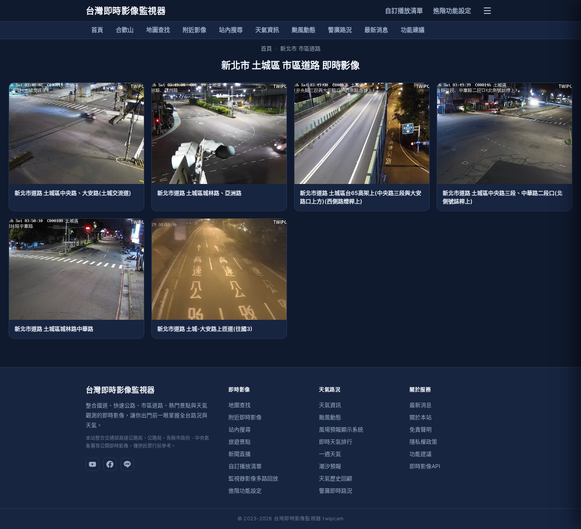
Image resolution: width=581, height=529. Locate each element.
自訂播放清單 (404, 11)
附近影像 (194, 30)
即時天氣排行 (335, 441)
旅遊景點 (239, 441)
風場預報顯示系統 (341, 429)
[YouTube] (92, 464)
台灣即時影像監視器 (126, 11)
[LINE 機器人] (127, 464)
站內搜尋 (231, 30)
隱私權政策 (423, 441)
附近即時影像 (245, 417)
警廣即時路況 (335, 490)
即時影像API (424, 466)
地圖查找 (158, 30)
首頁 (97, 30)
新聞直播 (239, 453)
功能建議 (412, 30)
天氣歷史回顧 (335, 478)
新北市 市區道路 (300, 48)
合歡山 (125, 30)
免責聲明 (420, 429)
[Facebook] (110, 464)
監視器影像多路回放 (253, 478)
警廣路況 (340, 30)
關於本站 (420, 417)
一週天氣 (330, 453)
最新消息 (376, 30)
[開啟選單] (487, 11)
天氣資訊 (267, 30)
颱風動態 (303, 30)
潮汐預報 (330, 466)
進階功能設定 (452, 11)
